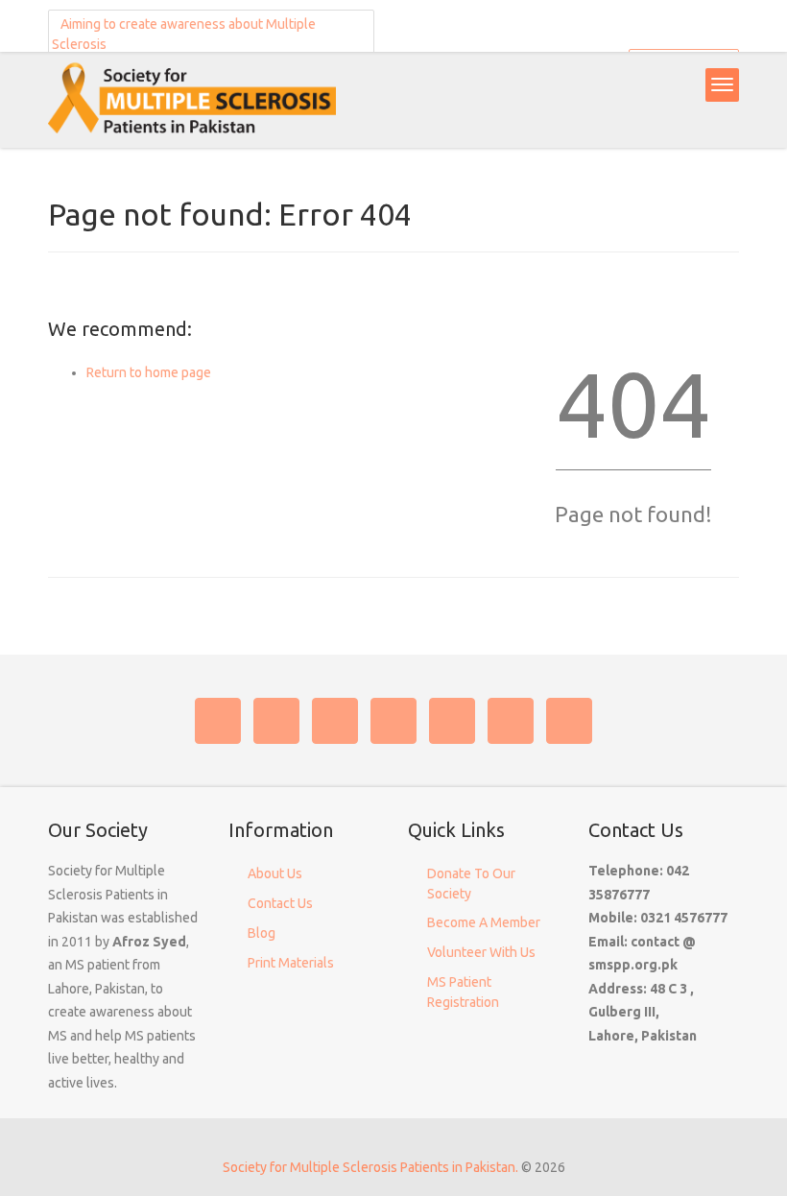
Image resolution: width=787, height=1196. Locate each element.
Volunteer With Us (481, 952)
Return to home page (148, 372)
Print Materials (291, 962)
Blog (261, 933)
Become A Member (483, 922)
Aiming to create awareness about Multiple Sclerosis (184, 34)
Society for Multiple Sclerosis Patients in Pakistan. (370, 1167)
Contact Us (280, 903)
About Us (275, 873)
